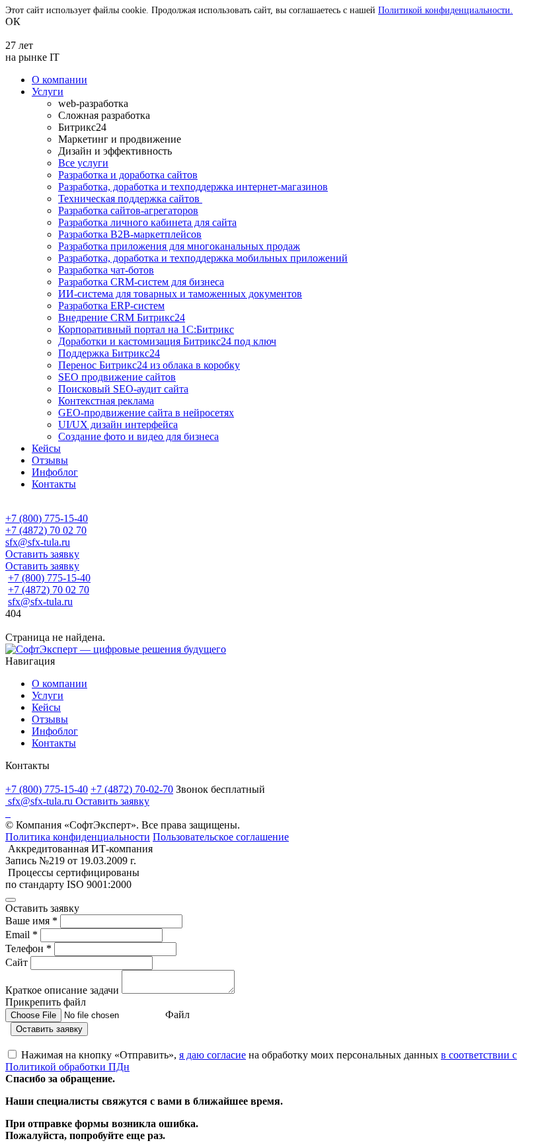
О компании (59, 79)
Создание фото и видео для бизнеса (138, 436)
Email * (22, 934)
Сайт (17, 962)
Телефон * (29, 948)
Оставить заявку (42, 554)
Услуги (47, 91)
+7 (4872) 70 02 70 (46, 530)
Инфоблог (55, 472)
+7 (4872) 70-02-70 (132, 789)
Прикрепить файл (45, 1002)
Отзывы (50, 460)
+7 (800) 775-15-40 (46, 518)
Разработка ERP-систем (111, 305)
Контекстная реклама (106, 400)
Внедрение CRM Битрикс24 (121, 317)
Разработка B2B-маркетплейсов (130, 234)
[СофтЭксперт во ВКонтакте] (6, 813)
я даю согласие (212, 1054)
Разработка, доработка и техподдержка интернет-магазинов (193, 186)
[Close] (10, 900)
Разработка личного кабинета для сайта (147, 222)
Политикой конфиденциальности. (445, 10)
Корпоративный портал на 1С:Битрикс (146, 329)
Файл (177, 1014)
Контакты (54, 484)
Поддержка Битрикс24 (109, 353)
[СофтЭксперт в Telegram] (9, 813)
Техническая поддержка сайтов (130, 198)
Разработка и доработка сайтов (128, 174)
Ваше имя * (32, 920)
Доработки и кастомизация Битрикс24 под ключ (167, 341)
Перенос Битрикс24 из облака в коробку (149, 365)
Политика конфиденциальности (77, 836)
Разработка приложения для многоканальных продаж (179, 246)
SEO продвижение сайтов (117, 377)
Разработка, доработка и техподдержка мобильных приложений (203, 258)
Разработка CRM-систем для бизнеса (141, 281)
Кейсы (46, 448)
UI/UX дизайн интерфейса (118, 424)
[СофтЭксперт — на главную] (115, 649)
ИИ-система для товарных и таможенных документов (180, 293)
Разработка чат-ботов (106, 270)
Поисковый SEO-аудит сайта (123, 388)
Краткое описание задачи (63, 990)
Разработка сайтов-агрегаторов (128, 210)
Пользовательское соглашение (221, 836)
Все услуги (83, 162)
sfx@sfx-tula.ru (37, 542)
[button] (271, 507)
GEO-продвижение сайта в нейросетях (146, 412)
